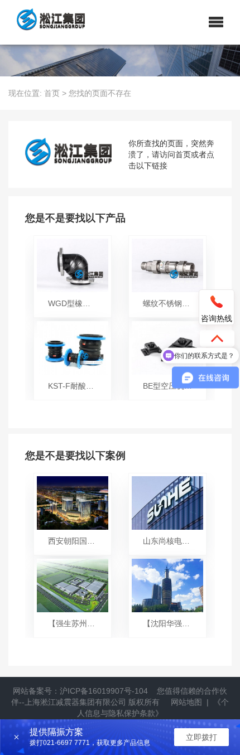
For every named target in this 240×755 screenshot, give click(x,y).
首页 (52, 93)
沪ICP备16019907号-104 (104, 690)
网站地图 (186, 702)
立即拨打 (201, 737)
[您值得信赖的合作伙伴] (46, 22)
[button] (216, 22)
